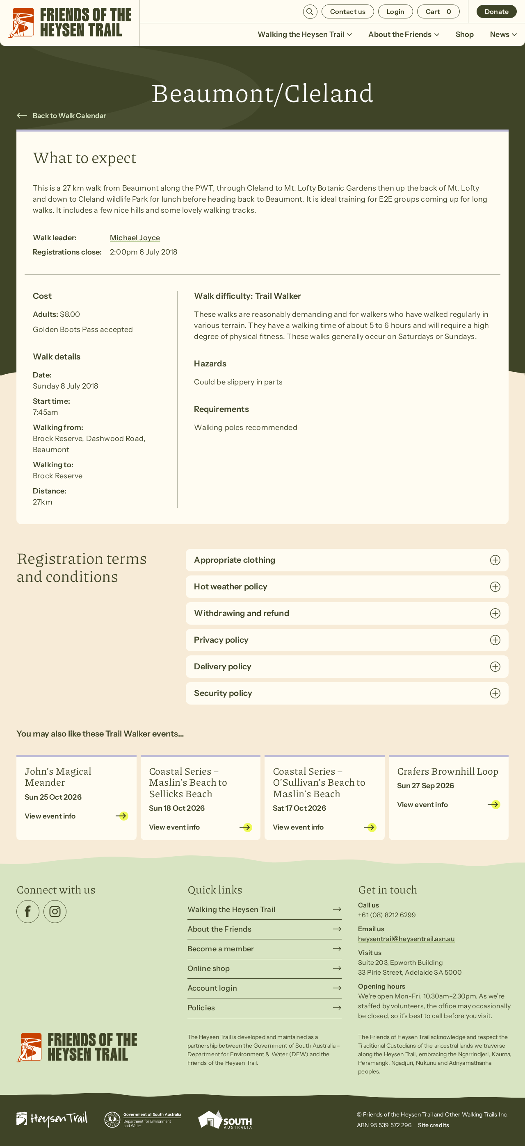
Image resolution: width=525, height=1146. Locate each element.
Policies (201, 1007)
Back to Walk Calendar (70, 115)
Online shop (208, 968)
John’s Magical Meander (58, 776)
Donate (497, 11)
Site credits (434, 1125)
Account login (212, 988)
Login (395, 11)
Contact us (348, 11)
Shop (465, 34)
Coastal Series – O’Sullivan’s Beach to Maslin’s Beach (319, 782)
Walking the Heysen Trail (301, 34)
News (499, 34)
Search (310, 12)
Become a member (220, 948)
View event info (50, 816)
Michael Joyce (135, 237)
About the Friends (399, 34)
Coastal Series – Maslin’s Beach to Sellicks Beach (188, 782)
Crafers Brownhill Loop (447, 771)
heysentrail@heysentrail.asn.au (406, 939)
